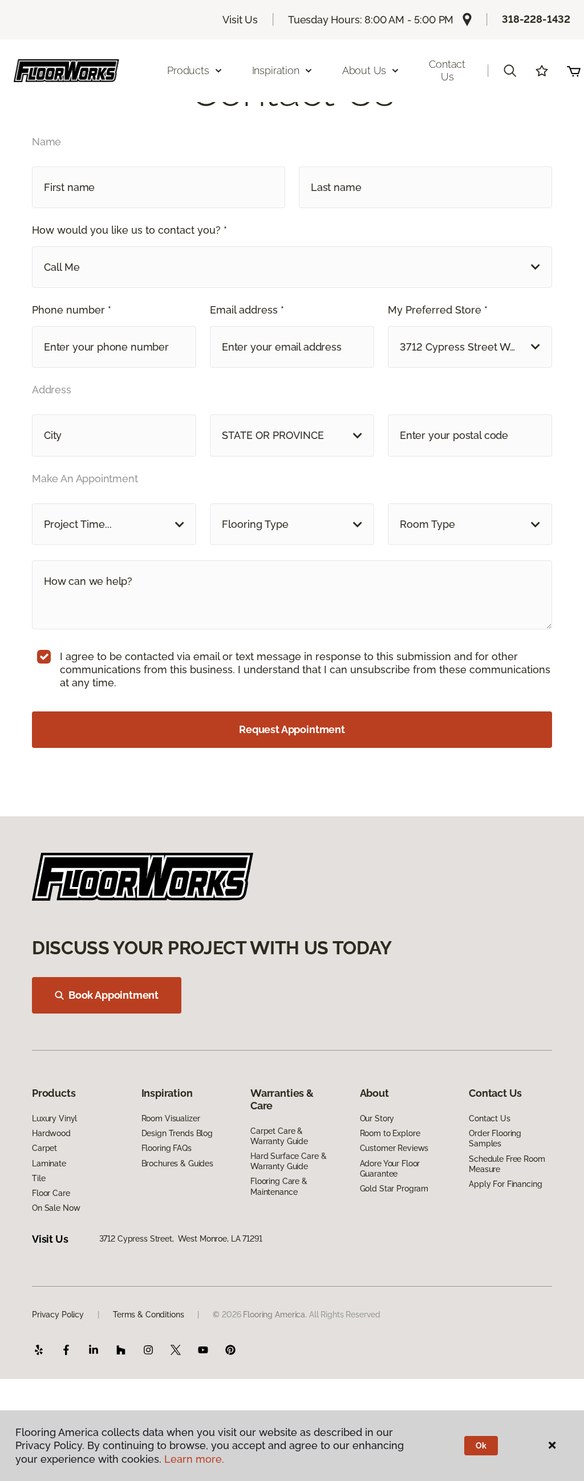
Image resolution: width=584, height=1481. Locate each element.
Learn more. (194, 1459)
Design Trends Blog (177, 1133)
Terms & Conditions (148, 1314)
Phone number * (71, 310)
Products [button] (188, 70)
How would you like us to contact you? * (129, 230)
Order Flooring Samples (495, 1138)
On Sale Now (56, 1208)
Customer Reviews (394, 1148)
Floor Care (51, 1193)
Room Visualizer (170, 1118)
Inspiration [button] (275, 70)
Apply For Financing (505, 1184)
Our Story (377, 1118)
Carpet (44, 1148)
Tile (38, 1178)
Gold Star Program (394, 1188)
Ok (481, 1445)
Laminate (49, 1163)
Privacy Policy (58, 1314)
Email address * (247, 310)
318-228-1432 (536, 19)
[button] (509, 70)
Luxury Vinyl (54, 1118)
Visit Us (240, 20)
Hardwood (51, 1133)
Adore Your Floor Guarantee (390, 1168)
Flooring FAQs (166, 1148)
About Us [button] (364, 70)
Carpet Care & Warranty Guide (279, 1136)
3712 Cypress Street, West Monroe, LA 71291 (180, 1238)
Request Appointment (292, 729)
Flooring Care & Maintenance (278, 1186)
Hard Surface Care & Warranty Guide (288, 1161)
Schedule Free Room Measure (507, 1164)
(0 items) (574, 71)
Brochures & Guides (177, 1163)
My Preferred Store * (438, 310)
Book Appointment (113, 995)
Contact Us (447, 70)
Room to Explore (390, 1133)
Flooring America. (275, 1314)
